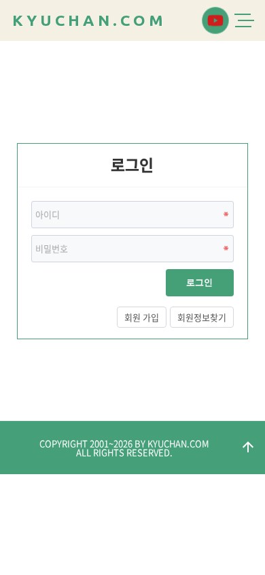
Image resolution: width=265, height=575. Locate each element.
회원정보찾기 (201, 317)
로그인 (199, 282)
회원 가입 (141, 317)
